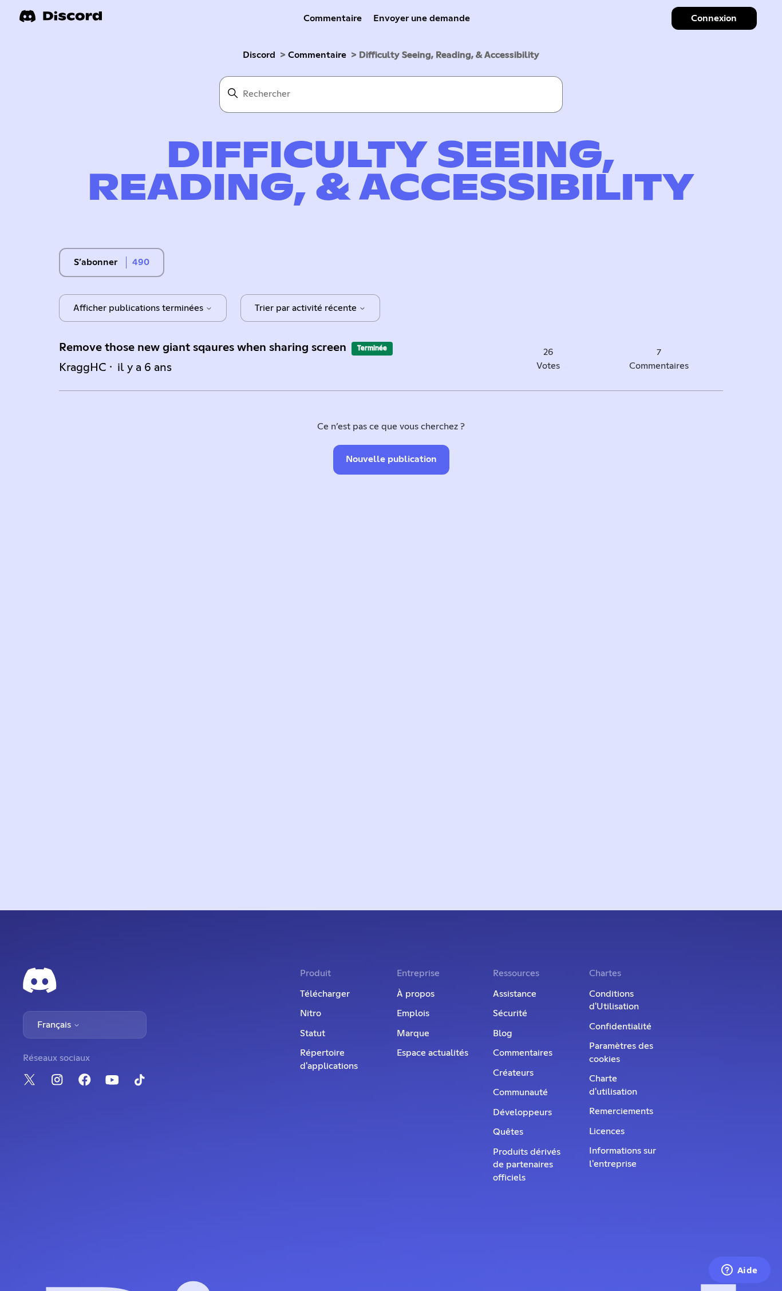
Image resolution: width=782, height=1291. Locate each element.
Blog (502, 1033)
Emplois (413, 1013)
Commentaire (332, 18)
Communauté (520, 1092)
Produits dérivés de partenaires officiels (526, 1164)
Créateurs (513, 1072)
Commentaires (522, 1052)
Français (55, 1024)
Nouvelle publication (391, 459)
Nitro (310, 1013)
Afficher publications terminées (139, 308)
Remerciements (621, 1111)
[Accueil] (60, 19)
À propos (416, 993)
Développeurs (522, 1112)
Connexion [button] (714, 18)
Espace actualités (432, 1052)
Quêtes (508, 1131)
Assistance (514, 993)
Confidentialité (620, 1026)
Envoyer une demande (421, 18)
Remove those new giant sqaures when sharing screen (202, 347)
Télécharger (325, 993)
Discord (259, 55)
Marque (413, 1033)
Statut (312, 1033)
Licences (607, 1131)
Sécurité (510, 1013)
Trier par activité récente (307, 308)
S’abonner (95, 262)
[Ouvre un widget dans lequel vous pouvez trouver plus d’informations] (739, 1271)
